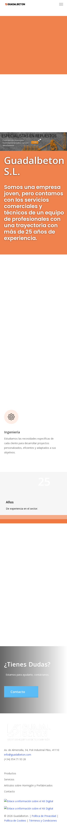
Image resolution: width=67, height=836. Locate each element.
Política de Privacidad (44, 816)
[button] (61, 4)
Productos (10, 773)
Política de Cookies (15, 820)
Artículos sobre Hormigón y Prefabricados (28, 785)
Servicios (9, 779)
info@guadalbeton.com (17, 754)
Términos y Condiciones (43, 820)
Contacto (9, 791)
